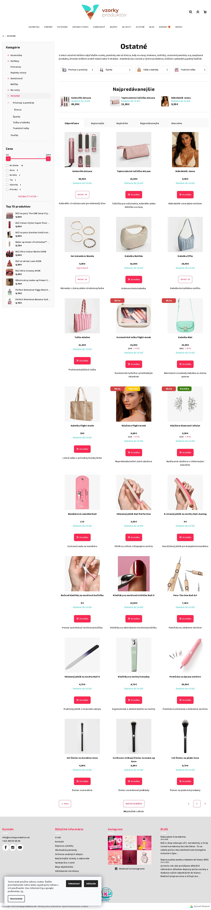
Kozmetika (16, 55)
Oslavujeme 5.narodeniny (173, 837)
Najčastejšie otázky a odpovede (72, 858)
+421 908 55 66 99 (11, 841)
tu (42, 888)
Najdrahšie (122, 123)
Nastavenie (16, 898)
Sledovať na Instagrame (132, 868)
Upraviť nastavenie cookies (75, 906)
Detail (81, 194)
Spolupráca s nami (65, 862)
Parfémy (15, 61)
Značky (14, 135)
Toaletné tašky (21, 128)
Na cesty (15, 90)
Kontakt (59, 841)
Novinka (15, 175)
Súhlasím (91, 883)
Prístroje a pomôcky (23, 102)
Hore (66, 803)
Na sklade (16, 165)
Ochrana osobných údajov (69, 854)
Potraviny (16, 66)
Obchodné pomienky (66, 850)
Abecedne (176, 123)
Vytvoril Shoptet (202, 906)
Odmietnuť (73, 883)
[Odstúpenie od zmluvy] (105, 894)
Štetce (17, 109)
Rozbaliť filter (27, 196)
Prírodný (15, 189)
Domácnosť (17, 78)
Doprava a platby (64, 845)
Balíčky (14, 84)
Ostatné (15, 95)
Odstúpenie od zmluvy (67, 871)
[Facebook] (5, 847)
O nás (58, 837)
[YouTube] (20, 847)
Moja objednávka (64, 866)
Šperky (16, 116)
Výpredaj (15, 184)
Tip (13, 180)
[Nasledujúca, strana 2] (197, 803)
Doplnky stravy (19, 72)
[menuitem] (34, 27)
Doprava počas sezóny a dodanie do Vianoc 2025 (185, 860)
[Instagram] (12, 847)
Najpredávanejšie (149, 123)
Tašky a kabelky (21, 122)
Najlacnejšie (97, 123)
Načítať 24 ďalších (134, 803)
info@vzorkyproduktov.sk (16, 837)
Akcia (14, 170)
